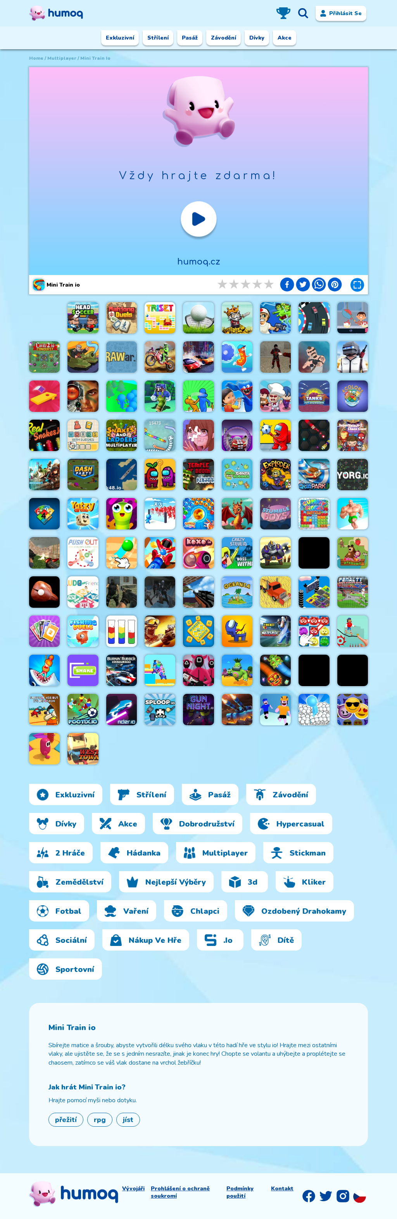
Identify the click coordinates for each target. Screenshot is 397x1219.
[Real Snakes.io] (44, 435)
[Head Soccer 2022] (82, 318)
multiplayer (61, 58)
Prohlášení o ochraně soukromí (180, 1192)
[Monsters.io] (237, 396)
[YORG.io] (352, 474)
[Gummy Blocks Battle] (314, 513)
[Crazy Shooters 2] (275, 357)
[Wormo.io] (314, 435)
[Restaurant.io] (275, 396)
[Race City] (314, 318)
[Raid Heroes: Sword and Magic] (237, 318)
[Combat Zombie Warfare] (160, 592)
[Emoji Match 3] (352, 709)
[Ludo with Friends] (82, 592)
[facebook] (287, 285)
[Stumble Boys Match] (275, 513)
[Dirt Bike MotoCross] (160, 357)
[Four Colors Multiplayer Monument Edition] (352, 396)
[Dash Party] (82, 474)
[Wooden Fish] (44, 592)
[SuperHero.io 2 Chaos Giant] (352, 435)
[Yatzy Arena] (82, 513)
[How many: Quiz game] (44, 670)
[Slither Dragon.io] (275, 670)
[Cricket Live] (275, 631)
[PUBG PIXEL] (352, 357)
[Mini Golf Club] (198, 318)
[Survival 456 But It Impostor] (44, 709)
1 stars (223, 284)
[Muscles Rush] (352, 513)
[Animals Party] (237, 670)
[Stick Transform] (275, 709)
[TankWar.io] (237, 709)
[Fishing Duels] (82, 631)
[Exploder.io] (275, 474)
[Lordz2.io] (44, 357)
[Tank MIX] (82, 357)
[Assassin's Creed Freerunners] (44, 474)
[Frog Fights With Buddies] (237, 474)
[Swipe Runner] (314, 670)
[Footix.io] (82, 709)
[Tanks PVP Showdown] (314, 396)
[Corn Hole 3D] (44, 396)
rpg (100, 1119)
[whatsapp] (319, 285)
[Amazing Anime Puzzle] (198, 435)
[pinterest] (335, 285)
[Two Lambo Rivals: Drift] (198, 357)
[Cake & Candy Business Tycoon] (352, 318)
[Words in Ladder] (198, 631)
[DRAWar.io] (121, 357)
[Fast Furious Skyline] (314, 592)
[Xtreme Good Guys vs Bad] (44, 553)
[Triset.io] (160, 318)
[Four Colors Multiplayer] (44, 513)
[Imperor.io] (352, 670)
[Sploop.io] (160, 709)
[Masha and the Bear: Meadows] (352, 553)
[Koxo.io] (198, 553)
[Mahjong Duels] (121, 318)
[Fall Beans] (44, 748)
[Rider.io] (121, 709)
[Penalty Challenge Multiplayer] (352, 592)
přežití (66, 1119)
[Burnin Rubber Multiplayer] (121, 670)
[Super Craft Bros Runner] (160, 396)
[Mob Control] (160, 513)
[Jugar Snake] (82, 670)
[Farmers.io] (275, 592)
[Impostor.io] (275, 435)
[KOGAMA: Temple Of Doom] (198, 474)
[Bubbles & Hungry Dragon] (198, 513)
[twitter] (303, 285)
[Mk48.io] (121, 474)
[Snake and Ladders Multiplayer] (121, 435)
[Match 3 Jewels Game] (314, 631)
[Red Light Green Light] (198, 670)
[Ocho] (44, 631)
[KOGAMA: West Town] (82, 748)
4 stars (258, 284)
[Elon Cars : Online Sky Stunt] (237, 435)
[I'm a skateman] (352, 631)
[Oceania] (237, 592)
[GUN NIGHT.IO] (198, 709)
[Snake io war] (160, 435)
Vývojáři (133, 1188)
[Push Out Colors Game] (82, 553)
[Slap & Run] (198, 396)
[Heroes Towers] (275, 553)
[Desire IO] (314, 357)
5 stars (269, 284)
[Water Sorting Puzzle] (121, 631)
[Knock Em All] (160, 553)
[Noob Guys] (160, 670)
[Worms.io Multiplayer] (121, 513)
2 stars (234, 284)
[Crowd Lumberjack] (121, 396)
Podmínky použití (240, 1192)
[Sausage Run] (237, 357)
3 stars (246, 284)
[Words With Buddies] (82, 435)
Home (36, 58)
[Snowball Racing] (314, 553)
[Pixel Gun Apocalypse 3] (198, 592)
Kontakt (282, 1188)
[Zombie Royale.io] (275, 318)
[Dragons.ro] (237, 513)
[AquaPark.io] (314, 474)
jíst (128, 1119)
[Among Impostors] (237, 631)
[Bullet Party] (160, 631)
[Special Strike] (121, 592)
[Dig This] (121, 553)
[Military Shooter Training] (82, 396)
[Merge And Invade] (314, 709)
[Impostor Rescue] (160, 474)
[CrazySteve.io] (237, 553)
